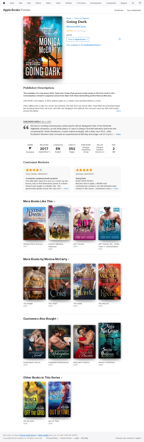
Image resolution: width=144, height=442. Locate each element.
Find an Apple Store (28, 435)
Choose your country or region (128, 438)
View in (77, 39)
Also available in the (83, 45)
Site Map (84, 438)
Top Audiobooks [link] (134, 10)
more (118, 111)
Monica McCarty (76, 26)
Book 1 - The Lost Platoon (78, 18)
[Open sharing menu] (119, 39)
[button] (133, 3)
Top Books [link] (118, 10)
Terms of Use (66, 438)
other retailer (43, 435)
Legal (76, 438)
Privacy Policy (52, 438)
